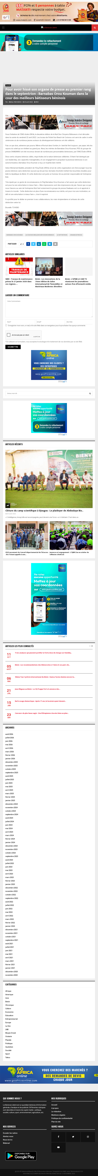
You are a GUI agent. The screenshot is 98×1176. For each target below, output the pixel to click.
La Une (8, 1026)
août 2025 (9, 776)
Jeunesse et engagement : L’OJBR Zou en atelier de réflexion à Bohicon (69, 553)
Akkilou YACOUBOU (15, 102)
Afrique (8, 991)
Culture (8, 1009)
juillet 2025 (9, 779)
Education (9, 1015)
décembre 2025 (11, 762)
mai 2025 (9, 787)
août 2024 (9, 818)
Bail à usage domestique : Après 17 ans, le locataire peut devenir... (40, 701)
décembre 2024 (11, 804)
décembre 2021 (11, 930)
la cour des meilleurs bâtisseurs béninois (40, 235)
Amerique (9, 995)
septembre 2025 (11, 773)
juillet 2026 (9, 738)
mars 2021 (9, 961)
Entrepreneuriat (11, 1019)
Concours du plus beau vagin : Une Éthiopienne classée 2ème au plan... (42, 713)
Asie (7, 998)
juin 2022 (8, 909)
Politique (8, 1043)
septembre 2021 (11, 940)
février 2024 (10, 839)
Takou (7, 1057)
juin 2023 (8, 867)
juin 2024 (8, 825)
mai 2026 (9, 745)
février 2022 (10, 923)
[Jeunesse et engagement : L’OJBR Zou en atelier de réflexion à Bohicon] (71, 535)
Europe (8, 1023)
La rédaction (56, 1111)
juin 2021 (8, 951)
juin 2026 (8, 741)
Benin (7, 1002)
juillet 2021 (9, 947)
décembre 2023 (11, 846)
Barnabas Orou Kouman (15, 235)
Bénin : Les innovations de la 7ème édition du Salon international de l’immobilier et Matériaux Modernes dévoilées (49, 282)
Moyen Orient (10, 1033)
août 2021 (9, 944)
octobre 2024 (10, 811)
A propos (55, 1108)
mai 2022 (9, 912)
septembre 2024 (11, 814)
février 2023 (10, 881)
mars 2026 (9, 752)
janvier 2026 (10, 759)
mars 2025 (9, 793)
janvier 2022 (10, 926)
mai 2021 (9, 954)
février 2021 (10, 965)
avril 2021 (9, 958)
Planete (8, 1040)
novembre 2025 (11, 766)
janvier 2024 (10, 842)
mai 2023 (9, 870)
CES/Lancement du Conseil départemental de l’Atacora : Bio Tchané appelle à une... (26, 553)
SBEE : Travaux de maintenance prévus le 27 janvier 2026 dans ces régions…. (19, 281)
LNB (6, 1029)
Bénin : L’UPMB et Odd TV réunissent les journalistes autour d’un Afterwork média (78, 281)
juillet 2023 (9, 863)
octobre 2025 (10, 769)
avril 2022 (9, 916)
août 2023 (9, 860)
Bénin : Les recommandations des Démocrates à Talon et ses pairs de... (42, 665)
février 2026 (10, 755)
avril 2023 (9, 874)
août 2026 (9, 734)
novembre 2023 (11, 849)
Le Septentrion (62, 235)
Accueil (54, 1105)
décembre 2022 (11, 888)
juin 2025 (8, 783)
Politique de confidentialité (61, 1118)
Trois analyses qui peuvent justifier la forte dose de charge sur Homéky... (43, 652)
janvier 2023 (10, 884)
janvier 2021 (10, 968)
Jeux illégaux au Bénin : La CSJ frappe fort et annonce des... (37, 689)
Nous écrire (7, 1140)
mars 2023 (9, 877)
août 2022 (9, 902)
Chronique (9, 1005)
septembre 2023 (11, 856)
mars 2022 (9, 919)
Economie (9, 1012)
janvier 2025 (10, 800)
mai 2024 (9, 828)
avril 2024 (9, 832)
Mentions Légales (58, 1115)
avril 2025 (9, 790)
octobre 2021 (10, 937)
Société (8, 85)
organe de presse (76, 235)
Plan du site (55, 1122)
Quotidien (9, 1047)
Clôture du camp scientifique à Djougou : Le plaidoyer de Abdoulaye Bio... (44, 511)
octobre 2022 (10, 895)
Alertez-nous (8, 1136)
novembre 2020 (11, 975)
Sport (7, 1054)
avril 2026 (9, 748)
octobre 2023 (10, 853)
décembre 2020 (11, 972)
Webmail (6, 1143)
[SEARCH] (90, 393)
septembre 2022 (11, 898)
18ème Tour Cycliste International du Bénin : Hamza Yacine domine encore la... (45, 677)
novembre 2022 (11, 891)
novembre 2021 (11, 933)
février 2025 (10, 797)
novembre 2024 (11, 807)
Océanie (8, 1036)
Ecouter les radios (10, 1133)
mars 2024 (9, 835)
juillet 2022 (9, 905)
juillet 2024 (9, 821)
